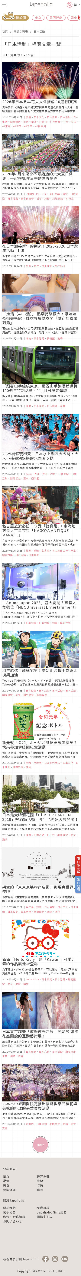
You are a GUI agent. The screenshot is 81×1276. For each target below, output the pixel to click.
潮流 (6, 1181)
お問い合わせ (12, 1221)
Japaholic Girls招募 (52, 1212)
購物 (40, 1190)
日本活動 (39, 31)
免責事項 (43, 1207)
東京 (38, 17)
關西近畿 (56, 17)
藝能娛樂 (9, 1190)
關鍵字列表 (21, 31)
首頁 (5, 31)
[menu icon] (4, 4)
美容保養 (43, 1176)
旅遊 (40, 1181)
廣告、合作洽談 (14, 1216)
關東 (74, 17)
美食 (6, 1185)
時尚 (40, 1185)
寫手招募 (9, 1212)
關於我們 (9, 1207)
